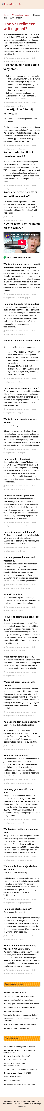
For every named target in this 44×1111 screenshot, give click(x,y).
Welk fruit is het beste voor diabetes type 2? (20, 1024)
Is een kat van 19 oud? (12, 1077)
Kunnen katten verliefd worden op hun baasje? (21, 1069)
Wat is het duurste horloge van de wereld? (19, 1047)
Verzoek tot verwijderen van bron (17, 58)
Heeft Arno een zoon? (12, 1080)
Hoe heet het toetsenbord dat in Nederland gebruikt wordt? (19, 1051)
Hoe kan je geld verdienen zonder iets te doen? (21, 1004)
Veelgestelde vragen (20, 15)
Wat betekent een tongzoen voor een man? (20, 1084)
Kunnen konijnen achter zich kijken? (17, 1056)
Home (6, 15)
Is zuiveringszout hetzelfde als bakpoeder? (19, 996)
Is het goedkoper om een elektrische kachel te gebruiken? (21, 1020)
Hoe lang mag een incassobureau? (17, 1028)
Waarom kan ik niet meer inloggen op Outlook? (21, 1015)
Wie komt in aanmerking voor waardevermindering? (14, 1064)
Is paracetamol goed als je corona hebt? (18, 1000)
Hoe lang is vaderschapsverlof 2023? (17, 1073)
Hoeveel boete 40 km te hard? (15, 992)
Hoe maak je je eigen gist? (13, 1011)
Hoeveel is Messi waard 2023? (15, 1060)
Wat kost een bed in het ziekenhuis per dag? (20, 1007)
